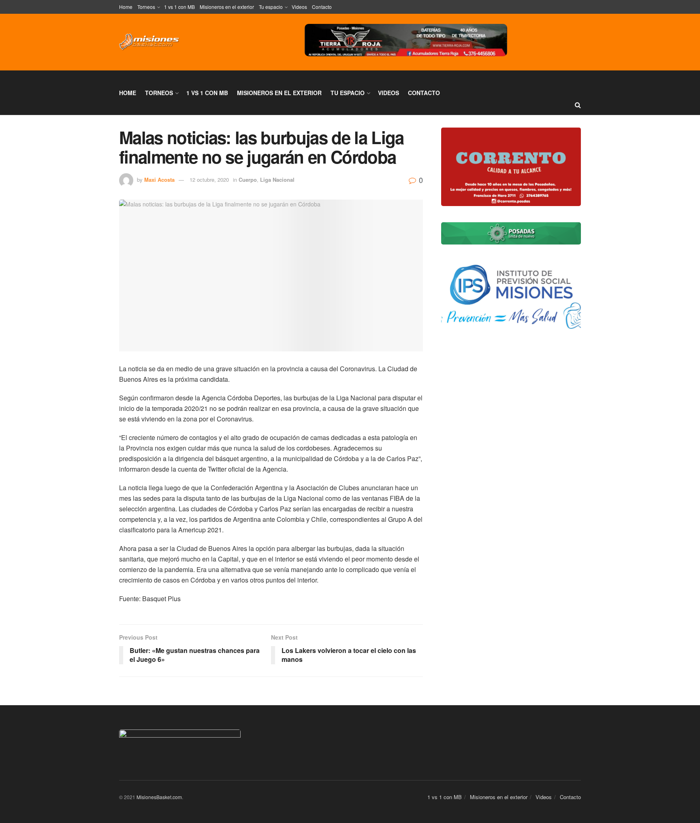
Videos (299, 6)
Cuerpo (248, 179)
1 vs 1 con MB (179, 6)
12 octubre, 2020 (209, 179)
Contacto (322, 6)
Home (125, 6)
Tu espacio (271, 6)
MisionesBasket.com (159, 796)
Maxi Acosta (159, 179)
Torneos (146, 6)
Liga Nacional (277, 179)
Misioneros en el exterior (227, 6)
